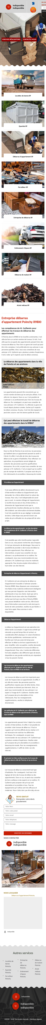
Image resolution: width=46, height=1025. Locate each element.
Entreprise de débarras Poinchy (23, 964)
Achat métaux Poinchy (37, 971)
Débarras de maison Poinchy (38, 962)
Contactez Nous (29, 39)
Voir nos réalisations (11, 39)
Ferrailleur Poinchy (9, 977)
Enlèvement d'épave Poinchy (24, 974)
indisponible (18, 6)
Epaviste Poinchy (8, 971)
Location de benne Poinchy (9, 963)
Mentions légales (36, 1019)
